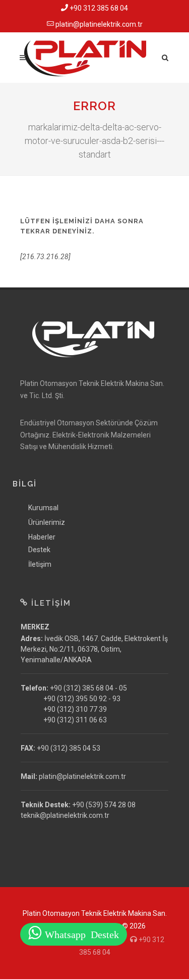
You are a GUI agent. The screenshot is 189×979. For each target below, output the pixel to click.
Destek (39, 550)
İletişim (39, 564)
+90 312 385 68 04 (98, 8)
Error (94, 106)
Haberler (41, 537)
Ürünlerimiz (46, 522)
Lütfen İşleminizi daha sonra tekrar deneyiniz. (82, 226)
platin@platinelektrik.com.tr (98, 24)
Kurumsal (43, 508)
